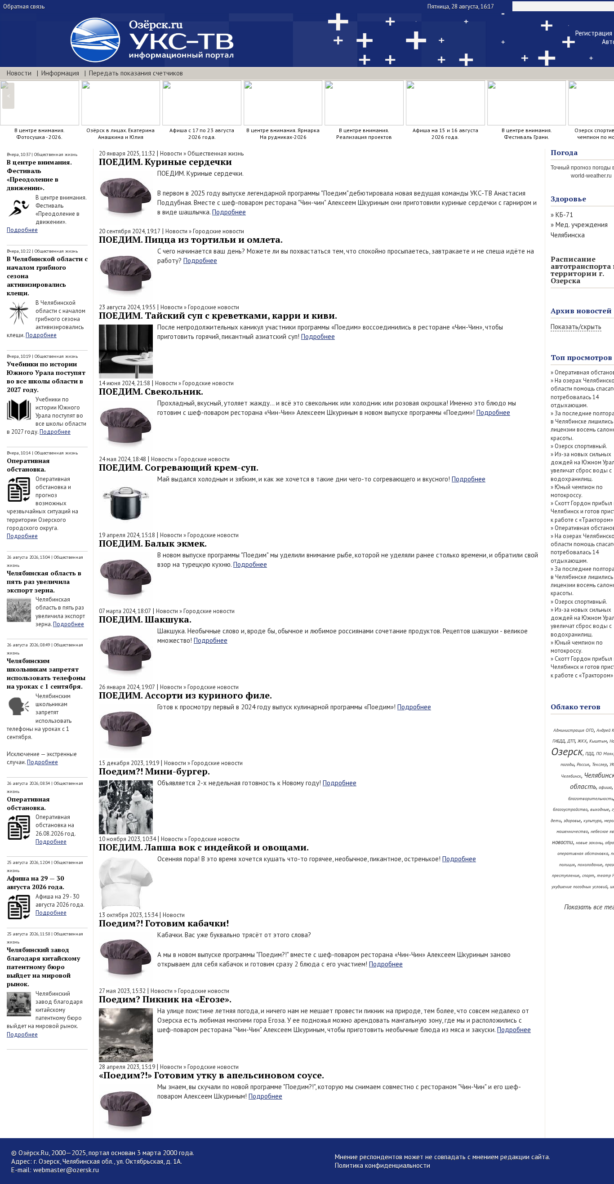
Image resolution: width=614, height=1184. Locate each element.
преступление (565, 875)
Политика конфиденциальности (382, 1165)
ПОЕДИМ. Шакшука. (145, 619)
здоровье (572, 820)
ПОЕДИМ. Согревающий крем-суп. (178, 467)
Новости (19, 73)
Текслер (599, 764)
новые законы (589, 843)
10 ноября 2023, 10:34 (127, 839)
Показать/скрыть (576, 326)
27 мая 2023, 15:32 (122, 991)
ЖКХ (582, 741)
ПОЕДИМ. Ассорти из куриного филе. (185, 695)
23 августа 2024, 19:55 (127, 307)
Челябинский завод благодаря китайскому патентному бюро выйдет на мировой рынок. (43, 966)
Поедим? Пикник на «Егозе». (165, 999)
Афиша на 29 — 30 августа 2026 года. (35, 882)
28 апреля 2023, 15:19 (127, 1067)
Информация (60, 73)
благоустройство (570, 809)
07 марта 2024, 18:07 (125, 611)
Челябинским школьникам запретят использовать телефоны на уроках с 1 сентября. (46, 673)
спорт (588, 875)
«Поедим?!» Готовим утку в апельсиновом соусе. (211, 1075)
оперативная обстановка (582, 853)
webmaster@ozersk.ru (66, 1170)
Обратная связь (23, 6)
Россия (583, 764)
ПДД (589, 754)
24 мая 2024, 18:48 (122, 459)
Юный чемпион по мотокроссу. (577, 491)
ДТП (571, 741)
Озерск (567, 751)
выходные (599, 809)
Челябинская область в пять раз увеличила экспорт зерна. (44, 581)
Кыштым (598, 741)
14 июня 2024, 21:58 (124, 383)
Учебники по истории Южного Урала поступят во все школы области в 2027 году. (46, 377)
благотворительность (590, 798)
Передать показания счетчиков (136, 73)
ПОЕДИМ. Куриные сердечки (165, 162)
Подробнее (22, 230)
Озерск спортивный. (581, 446)
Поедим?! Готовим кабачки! (164, 923)
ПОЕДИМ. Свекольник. (151, 391)
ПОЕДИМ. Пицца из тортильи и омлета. (191, 239)
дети (556, 820)
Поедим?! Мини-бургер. (154, 771)
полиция (567, 865)
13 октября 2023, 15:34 (128, 915)
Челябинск (571, 776)
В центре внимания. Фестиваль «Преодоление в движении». (39, 175)
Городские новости (218, 231)
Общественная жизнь (55, 154)
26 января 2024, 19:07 (127, 687)
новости (562, 842)
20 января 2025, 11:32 (127, 153)
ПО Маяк (605, 754)
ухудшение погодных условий (579, 887)
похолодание (590, 865)
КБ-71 (564, 214)
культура (592, 820)
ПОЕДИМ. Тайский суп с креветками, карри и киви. (218, 315)
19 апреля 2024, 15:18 (127, 535)
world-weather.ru (591, 176)
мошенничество (572, 831)
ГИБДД (558, 741)
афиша (605, 787)
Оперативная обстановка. (28, 464)
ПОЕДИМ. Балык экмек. (153, 543)
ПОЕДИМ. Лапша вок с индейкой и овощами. (204, 847)
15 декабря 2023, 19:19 (129, 763)
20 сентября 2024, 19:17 (129, 231)
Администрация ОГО (573, 730)
